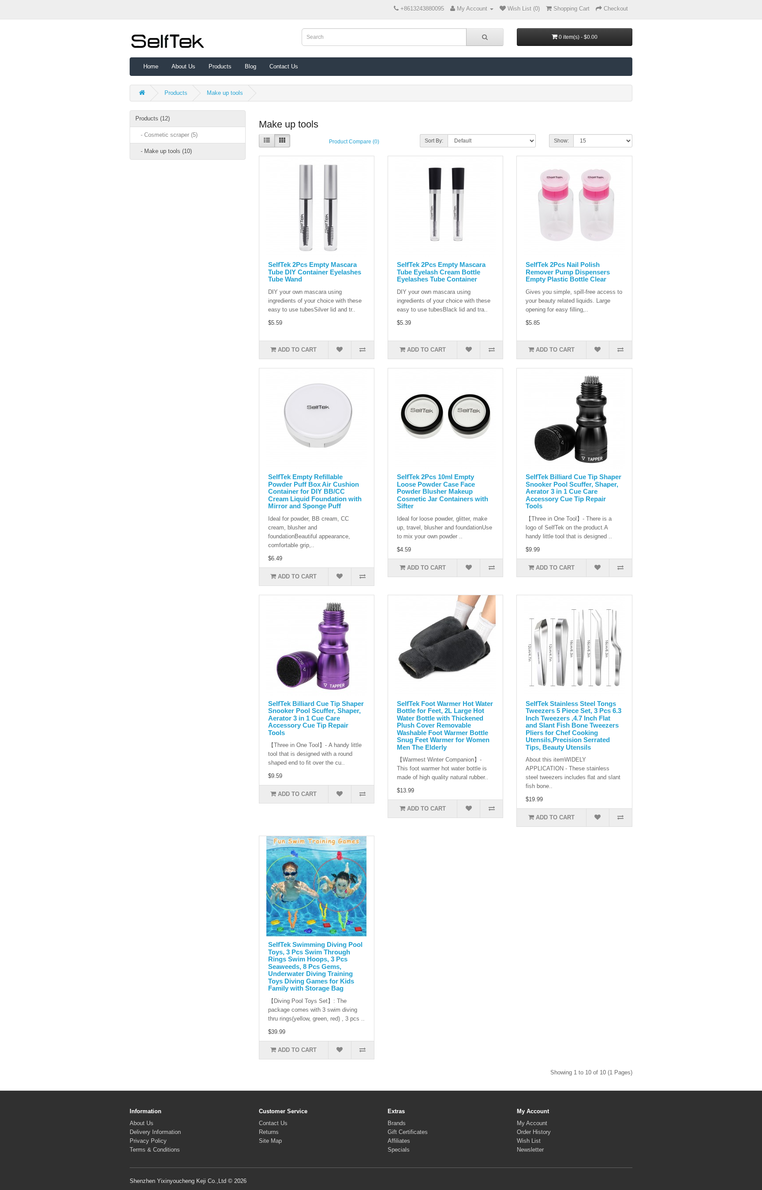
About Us (183, 66)
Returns (269, 1132)
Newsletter (530, 1149)
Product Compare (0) (354, 142)
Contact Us (283, 66)
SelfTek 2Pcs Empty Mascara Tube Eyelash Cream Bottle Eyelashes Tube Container (441, 272)
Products (220, 66)
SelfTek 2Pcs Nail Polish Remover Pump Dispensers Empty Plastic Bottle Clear (568, 272)
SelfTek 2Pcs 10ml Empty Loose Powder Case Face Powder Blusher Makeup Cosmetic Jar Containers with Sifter (442, 491)
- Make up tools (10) (163, 151)
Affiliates (399, 1140)
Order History (534, 1132)
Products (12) (152, 118)
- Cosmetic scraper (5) (166, 134)
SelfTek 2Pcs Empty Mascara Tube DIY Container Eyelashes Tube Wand (314, 272)
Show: (561, 141)
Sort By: (434, 141)
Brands (397, 1123)
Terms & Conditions (155, 1149)
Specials (399, 1149)
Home (150, 66)
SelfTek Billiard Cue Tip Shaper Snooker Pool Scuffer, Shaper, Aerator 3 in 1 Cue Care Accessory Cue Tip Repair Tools (573, 491)
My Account (532, 1123)
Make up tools (225, 93)
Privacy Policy (148, 1140)
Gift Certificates (408, 1132)
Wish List (529, 1140)
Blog (250, 66)
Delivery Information (155, 1132)
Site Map (270, 1140)
